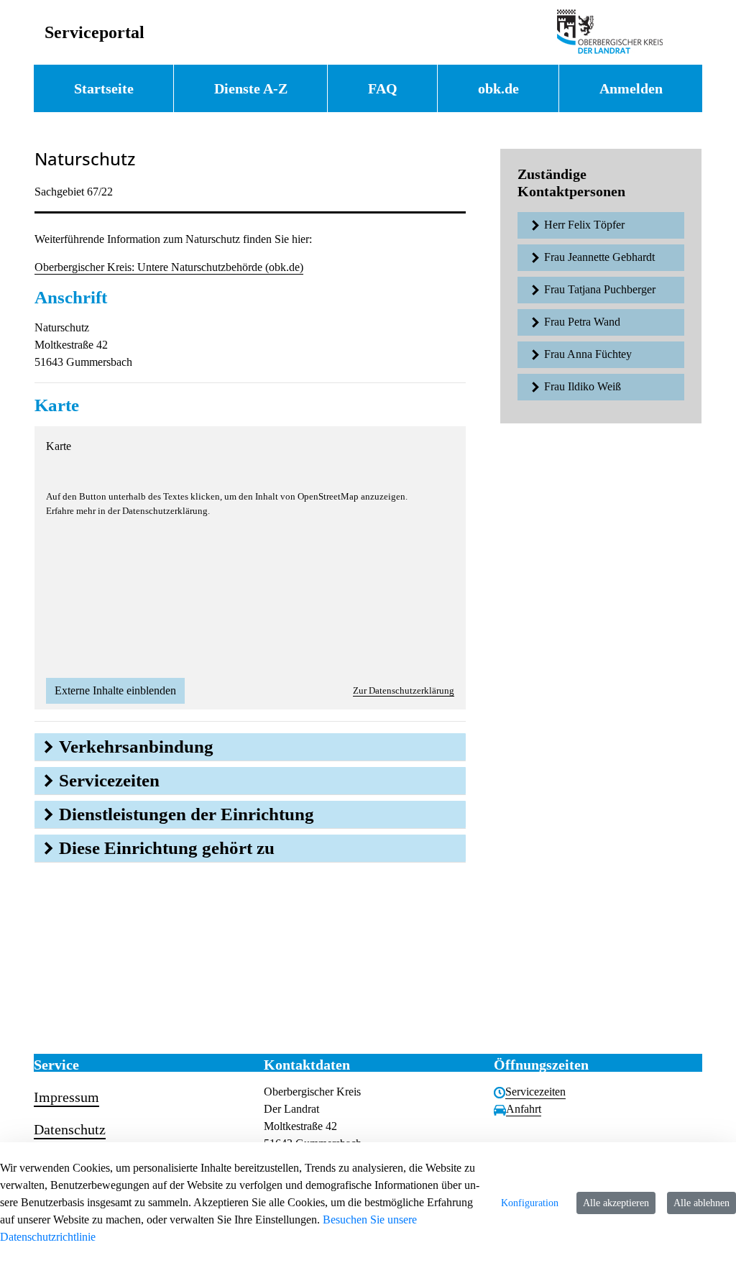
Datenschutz (70, 1129)
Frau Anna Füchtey (588, 354)
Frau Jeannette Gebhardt (599, 257)
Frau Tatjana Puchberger (600, 289)
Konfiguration (529, 1203)
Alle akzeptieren (616, 1203)
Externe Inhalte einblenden (115, 690)
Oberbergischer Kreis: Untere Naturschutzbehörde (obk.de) (168, 267)
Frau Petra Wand (582, 322)
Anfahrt (523, 1109)
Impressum (66, 1097)
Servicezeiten (535, 1091)
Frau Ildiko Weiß (582, 386)
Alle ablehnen (701, 1203)
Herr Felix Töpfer (584, 225)
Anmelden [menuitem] (631, 88)
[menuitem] (103, 88)
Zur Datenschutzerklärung (403, 690)
